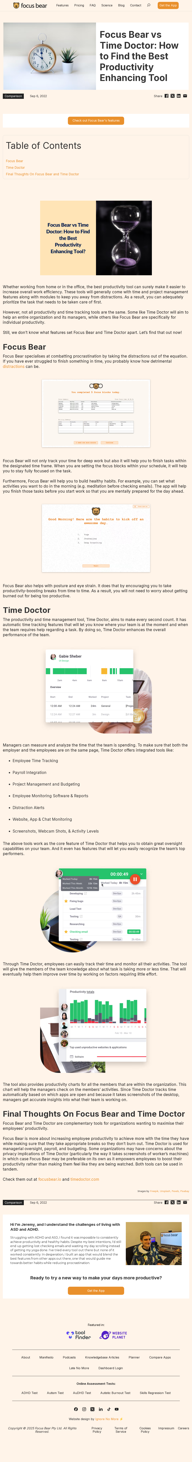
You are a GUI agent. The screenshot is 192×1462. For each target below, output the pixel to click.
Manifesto (46, 1357)
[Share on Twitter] (173, 96)
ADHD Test (29, 1393)
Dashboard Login (110, 1368)
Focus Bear (14, 161)
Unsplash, (165, 1191)
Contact (135, 5)
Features (62, 5)
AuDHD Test (82, 1393)
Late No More (79, 1368)
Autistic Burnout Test (115, 1393)
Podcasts (69, 1357)
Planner (134, 1357)
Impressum (166, 1428)
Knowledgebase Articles (102, 1357)
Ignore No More (106, 1419)
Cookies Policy (145, 1430)
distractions (14, 366)
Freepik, (154, 1191)
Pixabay (184, 1191)
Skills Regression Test (155, 1393)
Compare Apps (160, 1357)
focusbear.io (49, 1179)
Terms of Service (120, 1430)
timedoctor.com (84, 1179)
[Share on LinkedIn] (178, 96)
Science (106, 5)
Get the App (96, 1291)
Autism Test (55, 1393)
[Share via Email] (185, 96)
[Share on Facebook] (166, 96)
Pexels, (175, 1191)
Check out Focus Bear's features (96, 120)
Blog (121, 5)
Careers (183, 1428)
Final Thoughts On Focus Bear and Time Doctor (42, 174)
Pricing (79, 5)
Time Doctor (15, 167)
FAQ (93, 5)
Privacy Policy (97, 1430)
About (25, 1357)
